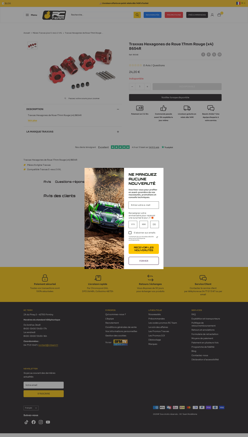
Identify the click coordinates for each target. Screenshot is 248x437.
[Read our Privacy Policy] (157, 237)
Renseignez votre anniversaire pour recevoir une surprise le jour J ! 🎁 (142, 215)
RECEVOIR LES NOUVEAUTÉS (144, 249)
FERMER (143, 260)
